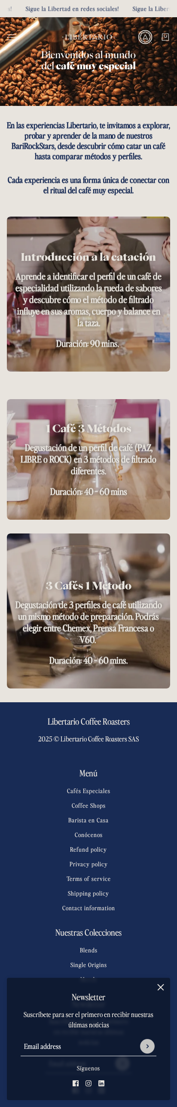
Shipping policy (88, 893)
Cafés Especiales (88, 791)
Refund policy (88, 849)
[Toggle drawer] (11, 37)
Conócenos (89, 835)
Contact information (88, 908)
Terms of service (89, 878)
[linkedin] (101, 1083)
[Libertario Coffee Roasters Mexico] (88, 37)
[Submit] (147, 1046)
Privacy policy (89, 864)
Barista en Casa (88, 820)
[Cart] (165, 37)
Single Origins (88, 965)
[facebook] (75, 1083)
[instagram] (88, 1083)
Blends (89, 950)
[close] (160, 987)
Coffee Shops (89, 805)
